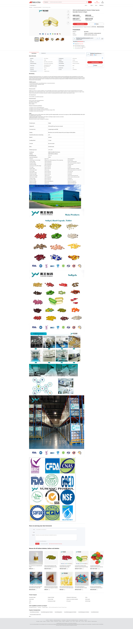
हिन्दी (79, 621)
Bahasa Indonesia (94, 621)
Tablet (30, 601)
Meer (30, 616)
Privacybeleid (63, 620)
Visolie (86, 597)
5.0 (91, 54)
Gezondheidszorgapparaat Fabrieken (70, 612)
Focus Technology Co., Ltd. (65, 623)
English (41, 621)
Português (48, 621)
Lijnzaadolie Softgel (32, 597)
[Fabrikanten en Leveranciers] (34, 2)
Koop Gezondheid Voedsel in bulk (35, 614)
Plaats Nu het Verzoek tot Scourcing (55, 543)
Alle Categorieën (33, 5)
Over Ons (47, 620)
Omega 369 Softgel (51, 597)
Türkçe (86, 621)
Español (44, 621)
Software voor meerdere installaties (72, 599)
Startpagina (30, 7)
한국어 (74, 621)
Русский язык (56, 621)
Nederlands (67, 621)
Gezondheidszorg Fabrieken (34, 612)
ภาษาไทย (82, 621)
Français (52, 621)
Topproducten (81, 620)
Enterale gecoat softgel (51, 601)
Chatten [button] (97, 23)
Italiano (60, 621)
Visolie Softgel (31, 599)
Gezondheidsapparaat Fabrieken (83, 612)
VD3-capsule (68, 601)
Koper (86, 5)
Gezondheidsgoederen (58, 612)
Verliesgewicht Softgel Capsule (71, 597)
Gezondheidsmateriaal (94, 612)
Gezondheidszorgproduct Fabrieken (47, 612)
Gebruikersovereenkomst (57, 620)
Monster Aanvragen (100, 26)
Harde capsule (87, 599)
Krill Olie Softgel (87, 601)
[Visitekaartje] (102, 57)
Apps (96, 5)
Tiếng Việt (89, 621)
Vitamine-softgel (50, 599)
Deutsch (63, 621)
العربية (71, 621)
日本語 (77, 621)
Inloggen (102, 2)
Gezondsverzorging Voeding (46, 7)
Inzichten (85, 620)
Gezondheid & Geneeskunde (37, 7)
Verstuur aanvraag (80, 23)
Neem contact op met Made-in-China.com (72, 620)
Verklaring (51, 620)
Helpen (91, 5)
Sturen (37, 543)
